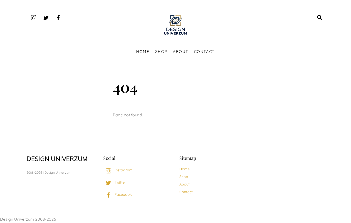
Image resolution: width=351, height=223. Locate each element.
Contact (204, 51)
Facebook (123, 194)
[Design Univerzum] (175, 35)
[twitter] (46, 17)
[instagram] (34, 17)
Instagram (123, 170)
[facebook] (58, 17)
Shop (161, 51)
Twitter (120, 182)
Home (142, 51)
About (180, 51)
